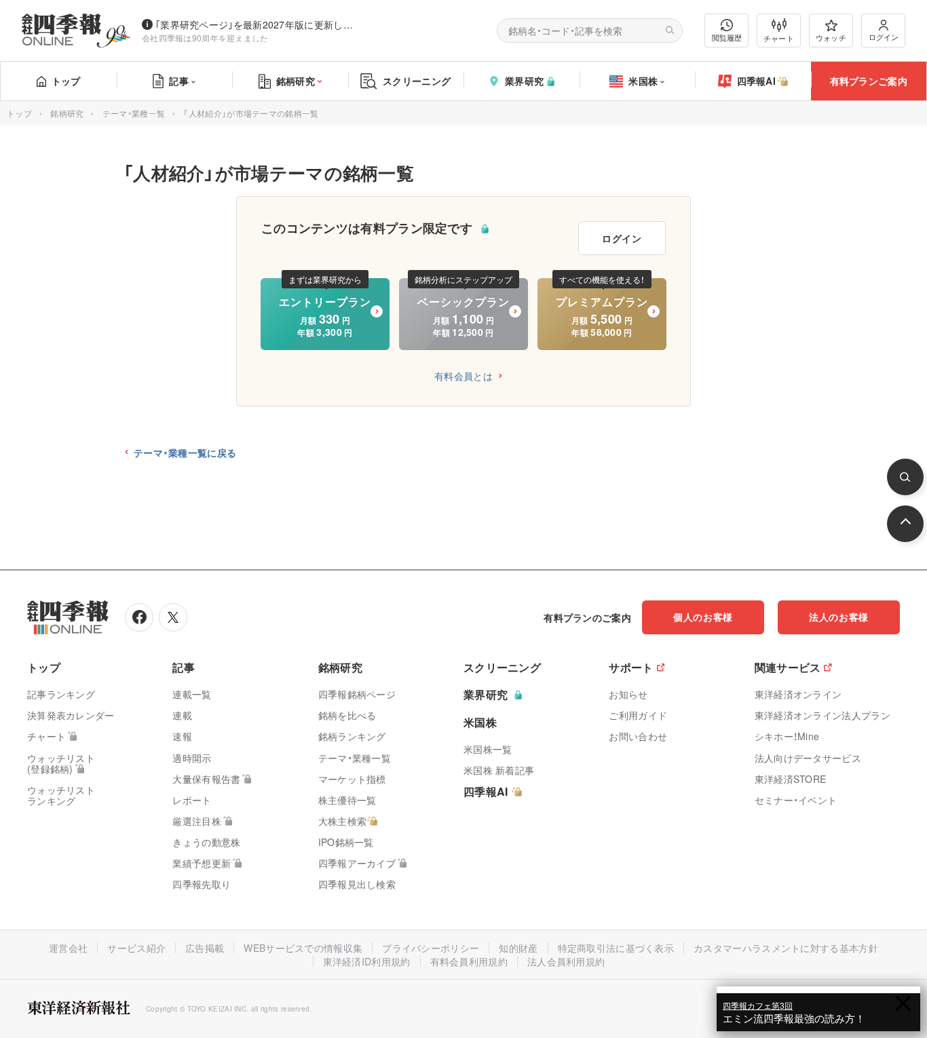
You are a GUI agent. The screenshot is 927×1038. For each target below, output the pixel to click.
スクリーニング (417, 81)
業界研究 (524, 81)
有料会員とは (463, 375)
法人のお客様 (839, 616)
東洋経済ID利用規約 (367, 961)
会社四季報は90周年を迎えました (205, 37)
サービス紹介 (136, 948)
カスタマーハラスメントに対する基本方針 (786, 948)
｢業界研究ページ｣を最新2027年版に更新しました (257, 24)
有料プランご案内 (868, 81)
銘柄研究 (295, 81)
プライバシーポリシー (430, 948)
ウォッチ (831, 37)
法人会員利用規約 (566, 961)
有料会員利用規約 (469, 961)
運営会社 (68, 948)
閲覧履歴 (727, 37)
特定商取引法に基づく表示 (616, 948)
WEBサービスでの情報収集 (303, 948)
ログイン (883, 36)
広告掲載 (204, 948)
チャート (778, 38)
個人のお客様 (703, 616)
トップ (66, 81)
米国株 (643, 81)
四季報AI (756, 81)
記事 (179, 81)
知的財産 (518, 948)
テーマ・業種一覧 (133, 113)
